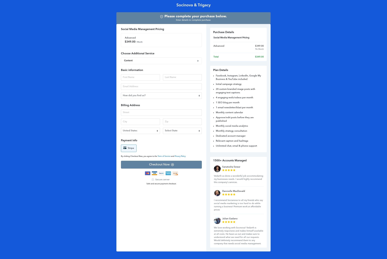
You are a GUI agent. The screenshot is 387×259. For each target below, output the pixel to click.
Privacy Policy (180, 156)
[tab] (161, 61)
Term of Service (164, 156)
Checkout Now (159, 164)
